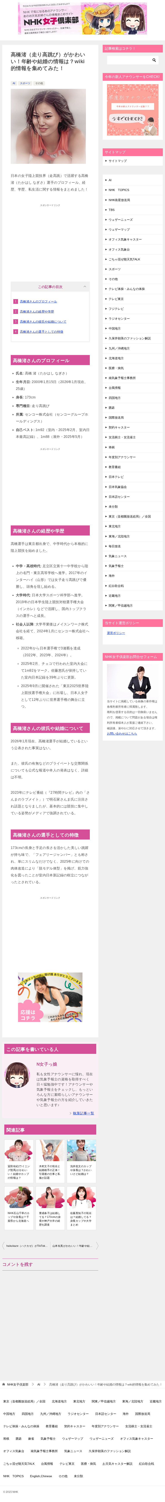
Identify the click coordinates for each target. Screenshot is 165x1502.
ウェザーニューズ (121, 219)
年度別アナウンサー (122, 457)
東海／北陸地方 (119, 536)
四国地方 (115, 398)
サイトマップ (118, 161)
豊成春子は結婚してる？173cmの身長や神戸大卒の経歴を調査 (50, 1219)
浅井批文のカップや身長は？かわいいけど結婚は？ (81, 1170)
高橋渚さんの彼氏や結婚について (43, 321)
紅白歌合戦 (116, 586)
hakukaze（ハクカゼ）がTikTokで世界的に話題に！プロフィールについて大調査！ (28, 1245)
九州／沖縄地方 (119, 348)
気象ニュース (118, 556)
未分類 (113, 506)
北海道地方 (116, 358)
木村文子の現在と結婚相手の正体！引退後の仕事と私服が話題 (49, 1172)
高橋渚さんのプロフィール (38, 301)
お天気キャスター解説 (117, 1463)
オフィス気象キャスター (125, 239)
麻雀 (31, 1438)
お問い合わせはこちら (122, 733)
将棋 (112, 447)
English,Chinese (41, 1476)
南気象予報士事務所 (122, 378)
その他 (39, 83)
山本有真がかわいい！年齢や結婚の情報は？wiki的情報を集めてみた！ (75, 1245)
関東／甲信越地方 (121, 605)
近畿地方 (115, 595)
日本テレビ (116, 477)
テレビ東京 (116, 299)
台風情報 (115, 387)
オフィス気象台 (119, 249)
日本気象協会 (118, 487)
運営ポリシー (116, 633)
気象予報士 (116, 566)
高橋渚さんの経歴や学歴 (37, 311)
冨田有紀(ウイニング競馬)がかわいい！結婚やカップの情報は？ (19, 1172)
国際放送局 (116, 417)
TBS (112, 210)
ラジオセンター (119, 318)
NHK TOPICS (119, 190)
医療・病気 (116, 368)
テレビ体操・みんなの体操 (127, 289)
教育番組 (115, 467)
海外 (112, 575)
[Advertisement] (50, 239)
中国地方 (115, 328)
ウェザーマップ (119, 229)
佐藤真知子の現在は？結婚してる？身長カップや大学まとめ (81, 1219)
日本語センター (119, 496)
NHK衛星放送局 (119, 200)
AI (14, 83)
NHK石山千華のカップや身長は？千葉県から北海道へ (19, 1217)
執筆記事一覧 (83, 1113)
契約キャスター (119, 427)
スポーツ (25, 83)
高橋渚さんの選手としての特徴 (41, 331)
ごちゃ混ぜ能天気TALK (124, 259)
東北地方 (115, 526)
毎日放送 (115, 546)
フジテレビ (116, 308)
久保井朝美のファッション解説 (130, 338)
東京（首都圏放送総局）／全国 (130, 516)
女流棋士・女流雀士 (122, 437)
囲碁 (112, 407)
